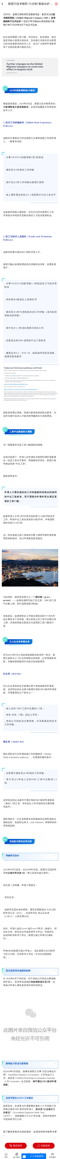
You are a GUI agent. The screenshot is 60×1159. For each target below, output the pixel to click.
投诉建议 (52, 1157)
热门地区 (16, 1157)
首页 (6, 1157)
